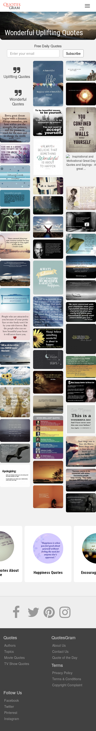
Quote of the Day (64, 657)
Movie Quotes (14, 657)
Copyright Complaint (67, 685)
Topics (9, 651)
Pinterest (10, 712)
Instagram (11, 718)
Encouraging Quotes (48, 572)
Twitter (9, 706)
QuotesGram (11, 6)
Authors (10, 645)
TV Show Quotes (16, 663)
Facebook (11, 700)
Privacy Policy (62, 672)
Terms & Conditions (66, 678)
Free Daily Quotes (48, 45)
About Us (59, 645)
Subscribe (73, 53)
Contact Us (60, 651)
